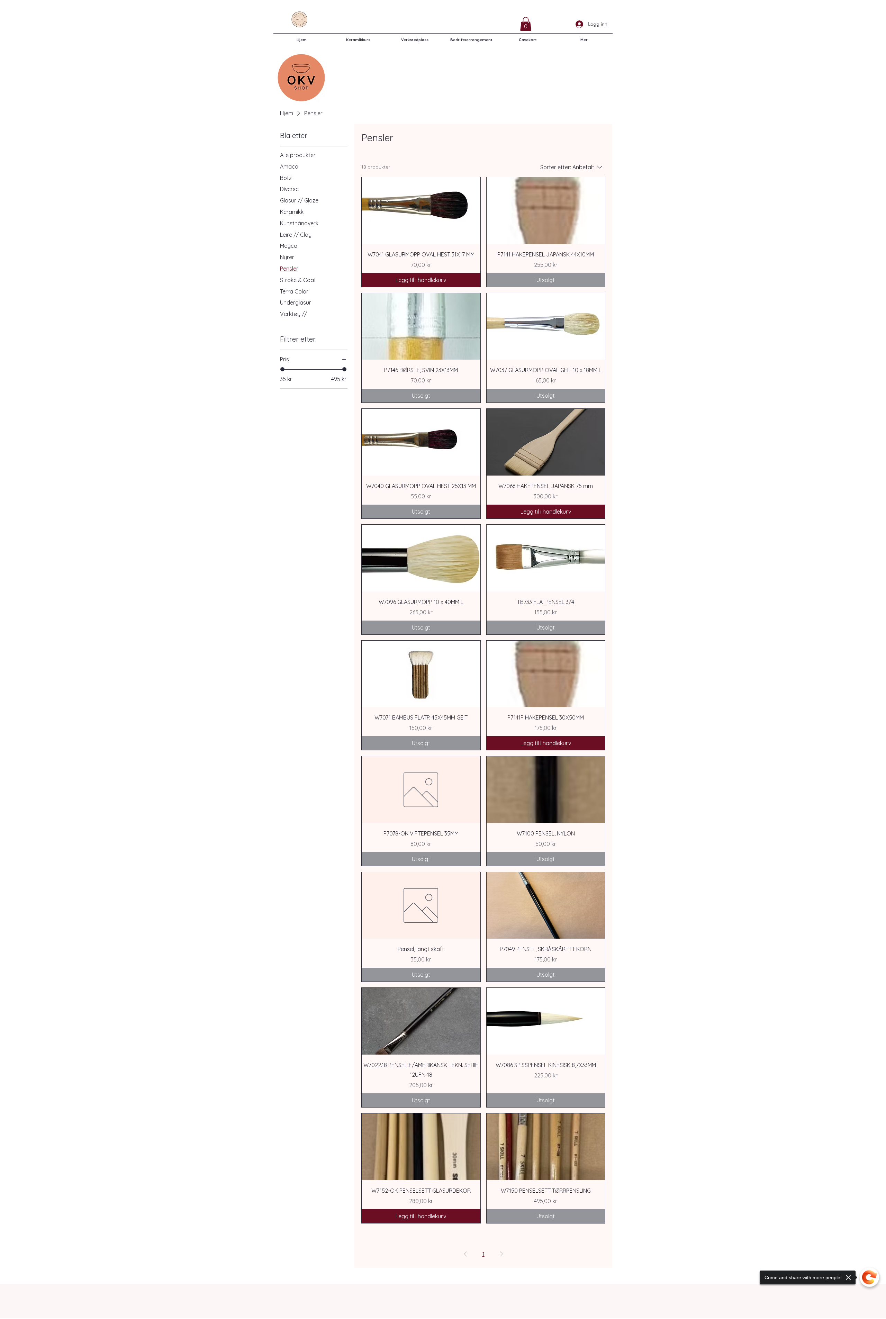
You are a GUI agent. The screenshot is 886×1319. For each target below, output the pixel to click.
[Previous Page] (465, 1254)
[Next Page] (501, 1254)
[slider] (282, 369)
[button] (526, 24)
